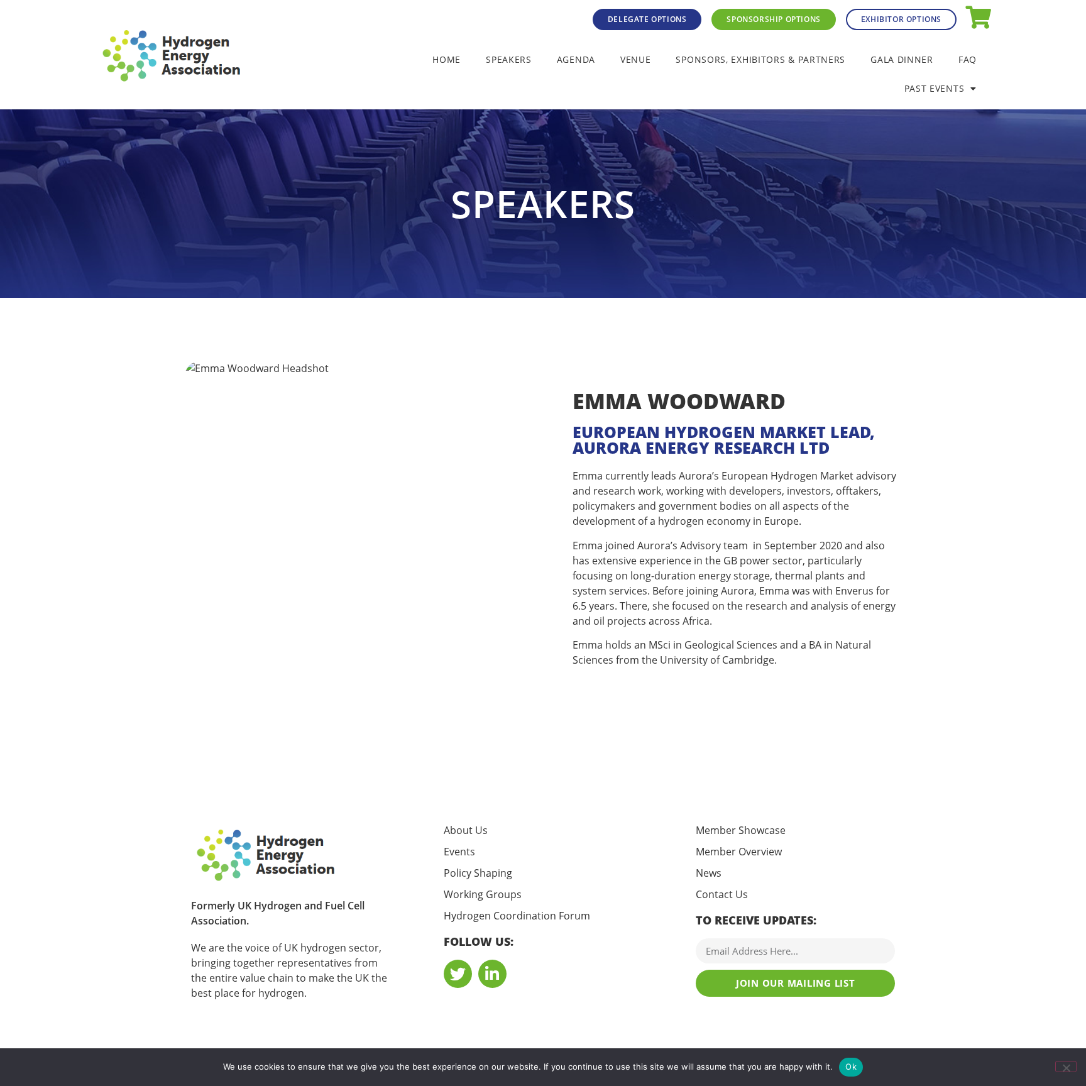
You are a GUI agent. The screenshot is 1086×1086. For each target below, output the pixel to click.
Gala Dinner (901, 59)
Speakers (509, 59)
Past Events (934, 88)
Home (446, 59)
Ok (851, 1066)
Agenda (576, 59)
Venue (635, 59)
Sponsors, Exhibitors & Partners (760, 59)
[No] (1066, 1066)
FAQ (967, 59)
